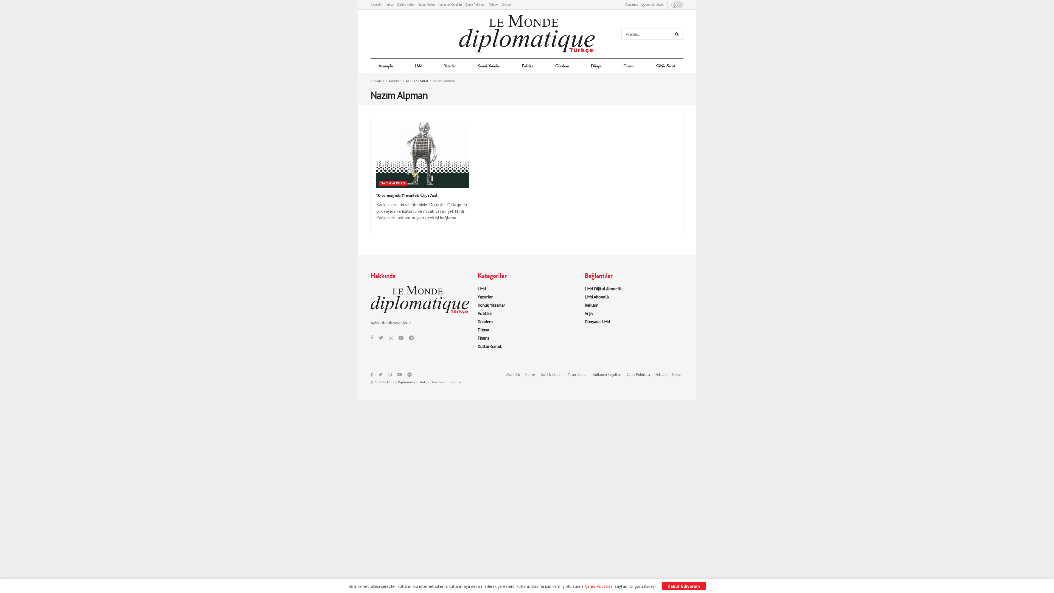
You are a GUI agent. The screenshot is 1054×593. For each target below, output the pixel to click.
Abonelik (376, 4)
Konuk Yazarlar (489, 66)
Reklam (493, 4)
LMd (418, 66)
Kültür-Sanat (665, 66)
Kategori (395, 81)
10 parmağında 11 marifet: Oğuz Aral (406, 195)
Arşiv (589, 313)
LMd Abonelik (597, 297)
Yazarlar (450, 66)
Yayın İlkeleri (427, 4)
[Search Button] (677, 34)
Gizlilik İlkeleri (406, 4)
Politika (527, 66)
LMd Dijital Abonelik (603, 288)
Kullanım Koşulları (450, 4)
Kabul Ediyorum (684, 586)
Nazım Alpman (444, 81)
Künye (389, 4)
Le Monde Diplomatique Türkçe (406, 382)
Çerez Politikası (475, 4)
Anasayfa (386, 66)
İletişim (506, 4)
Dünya (596, 66)
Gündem (562, 66)
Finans (628, 66)
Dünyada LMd (597, 321)
